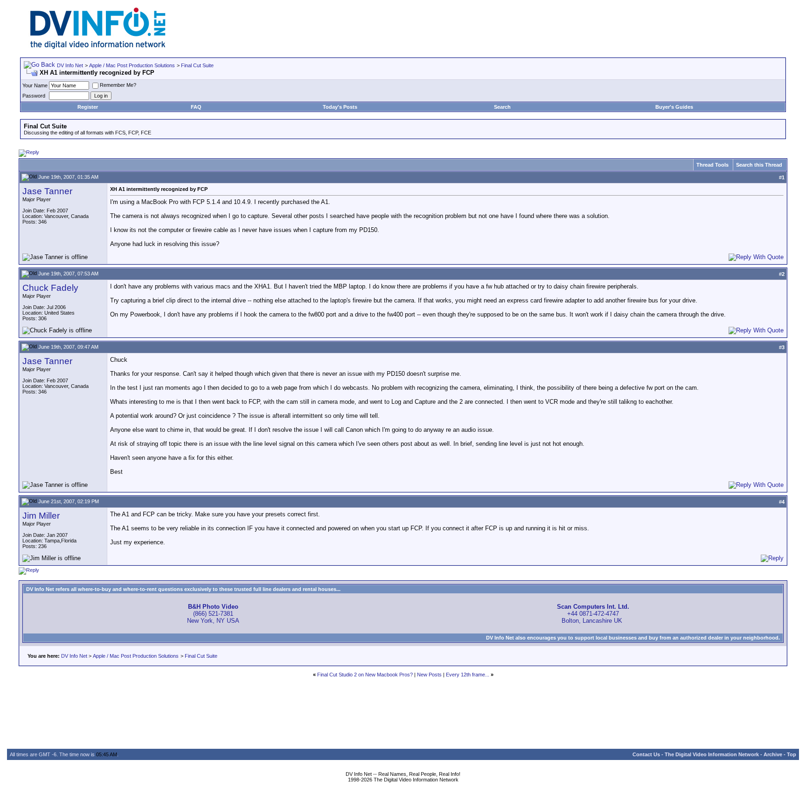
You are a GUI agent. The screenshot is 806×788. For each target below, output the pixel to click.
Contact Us (646, 754)
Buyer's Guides (674, 107)
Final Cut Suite (197, 65)
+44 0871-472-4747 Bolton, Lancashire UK (593, 613)
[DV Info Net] (98, 46)
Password (33, 95)
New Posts (429, 674)
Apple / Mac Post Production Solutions (132, 65)
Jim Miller (41, 516)
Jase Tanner (47, 191)
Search (502, 107)
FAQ (196, 107)
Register (87, 107)
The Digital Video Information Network (712, 754)
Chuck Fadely (50, 288)
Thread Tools (712, 165)
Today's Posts (340, 107)
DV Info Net (70, 65)
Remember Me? (118, 85)
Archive (773, 754)
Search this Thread (759, 165)
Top (791, 754)
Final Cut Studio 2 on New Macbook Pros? (365, 674)
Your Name (35, 85)
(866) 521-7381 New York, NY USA (213, 613)
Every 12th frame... (467, 674)
